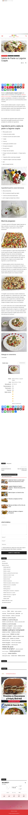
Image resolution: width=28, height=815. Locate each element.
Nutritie (3, 561)
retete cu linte (6, 632)
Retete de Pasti (6, 579)
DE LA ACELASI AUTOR (6, 476)
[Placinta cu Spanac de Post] (4, 500)
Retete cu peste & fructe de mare (10, 573)
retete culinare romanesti (13, 630)
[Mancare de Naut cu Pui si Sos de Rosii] (4, 506)
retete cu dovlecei (7, 628)
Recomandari (5, 563)
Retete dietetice (6, 586)
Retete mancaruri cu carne (9, 592)
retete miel (14, 655)
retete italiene (12, 653)
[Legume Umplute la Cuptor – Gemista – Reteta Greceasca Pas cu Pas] (4, 488)
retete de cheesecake (16, 640)
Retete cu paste (16, 55)
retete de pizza (14, 644)
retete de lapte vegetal (16, 642)
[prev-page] (2, 518)
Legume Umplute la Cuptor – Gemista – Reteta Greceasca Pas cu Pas (16, 488)
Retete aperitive (14, 39)
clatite (12, 611)
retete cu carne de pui (10, 619)
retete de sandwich (19, 649)
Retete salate (6, 598)
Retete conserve (6, 569)
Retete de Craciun (7, 577)
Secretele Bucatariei (6, 602)
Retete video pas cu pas (7, 600)
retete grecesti (8, 463)
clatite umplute (18, 611)
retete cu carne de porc (9, 617)
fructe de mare (11, 613)
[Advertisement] (14, 20)
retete (22, 613)
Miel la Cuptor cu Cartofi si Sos (16, 492)
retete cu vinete (14, 638)
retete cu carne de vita (7, 621)
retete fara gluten (5, 651)
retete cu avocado (15, 615)
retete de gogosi (6, 642)
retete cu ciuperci (7, 626)
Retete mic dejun (7, 596)
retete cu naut (5, 634)
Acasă (2, 39)
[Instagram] (10, 807)
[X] (17, 807)
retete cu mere (15, 632)
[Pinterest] (14, 807)
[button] (2, 36)
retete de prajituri (8, 648)
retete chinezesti (6, 615)
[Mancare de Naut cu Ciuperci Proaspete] (4, 512)
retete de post (7, 646)
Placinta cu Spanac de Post (15, 498)
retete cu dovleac (17, 626)
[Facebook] (7, 807)
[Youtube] (21, 807)
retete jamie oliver (6, 655)
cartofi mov (4, 611)
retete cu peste (7, 636)
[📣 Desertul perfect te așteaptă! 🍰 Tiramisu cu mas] (14, 689)
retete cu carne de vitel (19, 621)
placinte (18, 613)
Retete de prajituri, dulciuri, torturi (11, 582)
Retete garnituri (6, 588)
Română (5, 0)
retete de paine (6, 644)
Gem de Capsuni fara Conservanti (22, 469)
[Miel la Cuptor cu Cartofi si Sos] (4, 494)
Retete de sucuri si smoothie (9, 584)
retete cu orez (14, 634)
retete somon (21, 655)
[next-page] (4, 518)
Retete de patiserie (7, 581)
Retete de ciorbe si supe (8, 575)
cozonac (4, 613)
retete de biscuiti (6, 640)
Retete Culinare (7, 39)
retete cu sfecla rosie (18, 636)
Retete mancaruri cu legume (9, 594)
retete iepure (4, 653)
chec (8, 611)
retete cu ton (5, 638)
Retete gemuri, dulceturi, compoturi (11, 590)
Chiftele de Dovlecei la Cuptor (6, 469)
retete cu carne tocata (9, 623)
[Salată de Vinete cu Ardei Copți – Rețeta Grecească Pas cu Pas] (4, 481)
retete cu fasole (17, 628)
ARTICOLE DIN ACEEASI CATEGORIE (9, 474)
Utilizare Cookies (14, 811)
